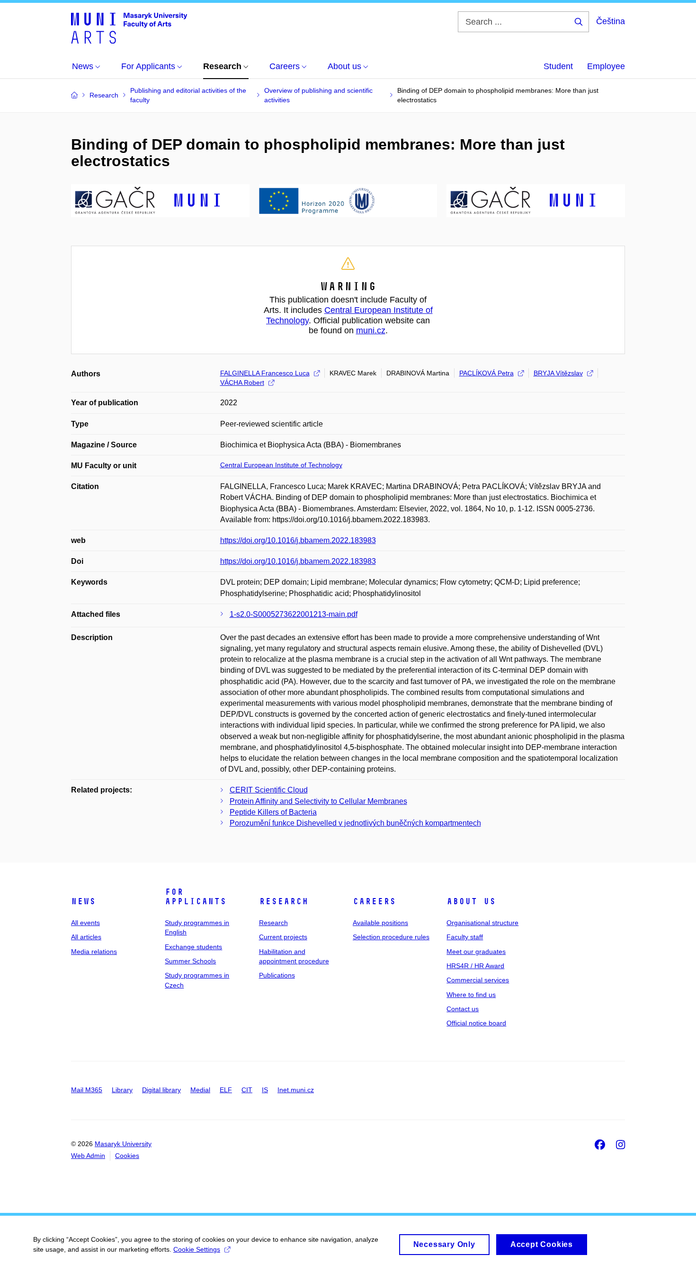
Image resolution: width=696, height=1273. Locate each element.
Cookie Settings (196, 1249)
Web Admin (88, 1155)
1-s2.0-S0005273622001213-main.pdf (293, 614)
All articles (86, 937)
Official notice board (476, 1023)
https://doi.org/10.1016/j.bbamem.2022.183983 (298, 540)
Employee (606, 66)
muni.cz (370, 330)
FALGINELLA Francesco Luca (265, 373)
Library (122, 1090)
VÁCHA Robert (242, 382)
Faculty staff (464, 937)
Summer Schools (190, 961)
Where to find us (471, 994)
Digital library (161, 1090)
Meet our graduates (476, 951)
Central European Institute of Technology (281, 465)
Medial (200, 1090)
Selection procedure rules (391, 937)
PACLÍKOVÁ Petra (486, 373)
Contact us (462, 1009)
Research (283, 901)
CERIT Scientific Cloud (269, 790)
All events (85, 922)
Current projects (283, 937)
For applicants (195, 897)
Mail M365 (86, 1090)
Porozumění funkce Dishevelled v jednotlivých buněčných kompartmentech (355, 823)
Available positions (380, 922)
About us (471, 901)
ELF (226, 1090)
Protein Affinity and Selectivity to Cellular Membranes (318, 801)
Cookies (127, 1155)
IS (265, 1090)
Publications (277, 975)
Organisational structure (482, 922)
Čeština (610, 21)
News (83, 901)
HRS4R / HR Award (475, 966)
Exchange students (193, 947)
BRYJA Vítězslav (558, 373)
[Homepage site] (129, 27)
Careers (374, 901)
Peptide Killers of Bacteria (273, 812)
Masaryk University (123, 1144)
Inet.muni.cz (295, 1090)
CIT (246, 1090)
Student (558, 66)
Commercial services (477, 980)
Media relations (94, 951)
